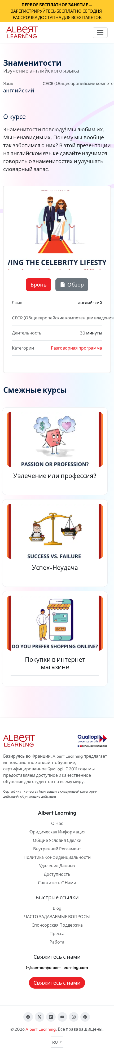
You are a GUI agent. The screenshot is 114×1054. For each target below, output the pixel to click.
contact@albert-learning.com (59, 967)
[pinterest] (85, 1017)
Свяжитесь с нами (57, 882)
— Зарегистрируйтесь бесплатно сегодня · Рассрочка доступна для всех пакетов (57, 11)
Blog (57, 908)
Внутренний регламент (57, 848)
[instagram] (73, 1017)
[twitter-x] (39, 1017)
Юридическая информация (57, 831)
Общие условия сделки (57, 840)
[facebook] (28, 1017)
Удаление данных (57, 865)
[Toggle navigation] (100, 32)
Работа (57, 942)
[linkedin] (51, 1017)
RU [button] (55, 1042)
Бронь (38, 284)
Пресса (57, 933)
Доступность (57, 874)
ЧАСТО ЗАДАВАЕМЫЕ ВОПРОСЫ (57, 916)
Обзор (75, 284)
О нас (57, 823)
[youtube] (62, 1017)
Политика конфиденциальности (57, 857)
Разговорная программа (76, 348)
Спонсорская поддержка (57, 925)
